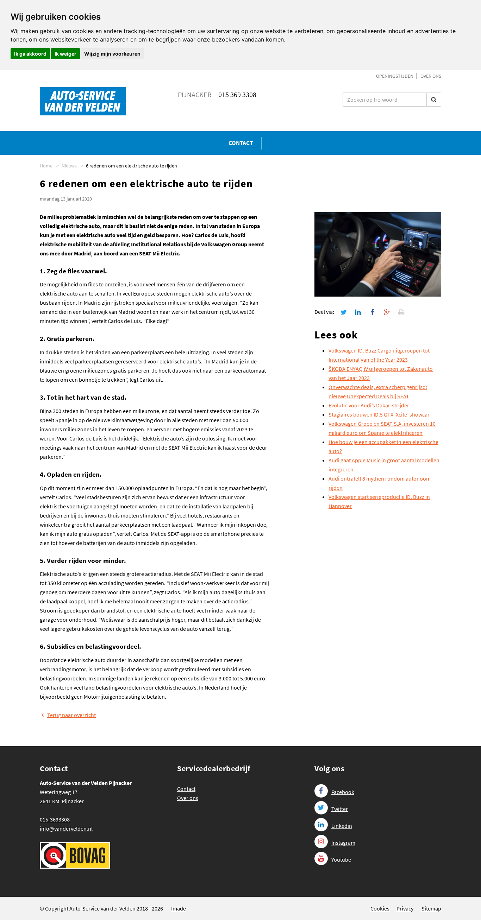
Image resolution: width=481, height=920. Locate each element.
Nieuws (69, 166)
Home (46, 166)
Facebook (342, 791)
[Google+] (387, 311)
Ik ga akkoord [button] (30, 54)
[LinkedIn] (358, 311)
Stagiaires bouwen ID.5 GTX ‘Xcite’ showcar (379, 414)
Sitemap (431, 908)
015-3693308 (55, 819)
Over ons (430, 76)
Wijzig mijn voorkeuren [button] (112, 54)
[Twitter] (343, 311)
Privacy (404, 908)
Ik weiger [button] (65, 54)
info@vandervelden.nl (66, 828)
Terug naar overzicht (71, 714)
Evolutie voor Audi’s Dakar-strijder (369, 405)
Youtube (341, 859)
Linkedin (341, 825)
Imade (178, 908)
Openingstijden (394, 76)
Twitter (339, 808)
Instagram (343, 842)
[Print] (401, 311)
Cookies (379, 908)
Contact (241, 143)
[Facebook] (372, 311)
